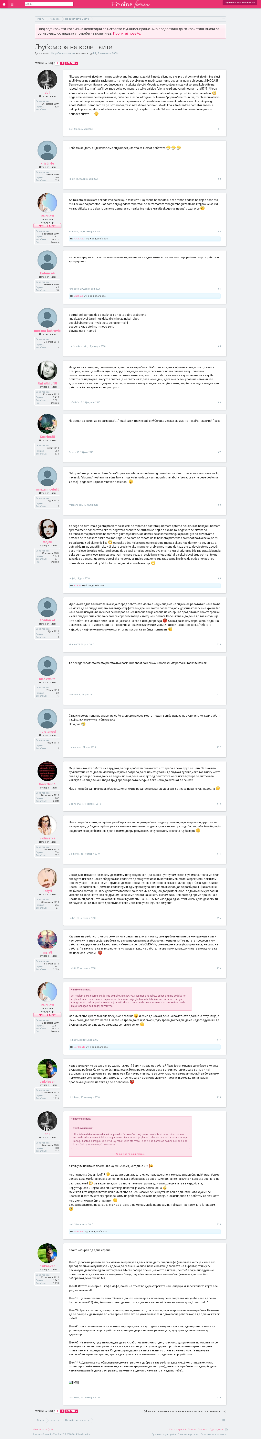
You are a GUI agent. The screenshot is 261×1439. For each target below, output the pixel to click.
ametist (78, 585)
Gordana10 (79, 1047)
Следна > (71, 63)
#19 (219, 1224)
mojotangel (47, 732)
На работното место (63, 53)
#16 (219, 968)
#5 (219, 346)
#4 (219, 289)
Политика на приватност (214, 1434)
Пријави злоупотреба (164, 1434)
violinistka (47, 838)
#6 (219, 402)
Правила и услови (188, 1434)
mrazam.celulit (47, 489)
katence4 (47, 273)
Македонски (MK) (43, 1429)
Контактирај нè (177, 1429)
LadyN (47, 891)
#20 (219, 1397)
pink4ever (47, 1082)
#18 (219, 1097)
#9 (219, 578)
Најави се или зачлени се (240, 2)
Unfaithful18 (47, 383)
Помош (192, 1429)
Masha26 (78, 296)
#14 (219, 854)
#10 (219, 644)
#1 (219, 129)
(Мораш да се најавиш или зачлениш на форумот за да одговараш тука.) (185, 1411)
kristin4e (47, 163)
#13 (219, 804)
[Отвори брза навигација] (223, 19)
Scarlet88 (47, 437)
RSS (227, 1429)
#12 (219, 747)
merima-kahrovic (47, 331)
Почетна (203, 1429)
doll (94, 53)
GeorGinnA (47, 784)
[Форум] (11, 4)
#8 (219, 505)
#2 (219, 179)
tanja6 (47, 542)
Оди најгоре (216, 1429)
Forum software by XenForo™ (62, 1434)
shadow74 (47, 620)
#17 (219, 1040)
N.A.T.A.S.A (79, 238)
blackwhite (47, 679)
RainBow (47, 216)
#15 (219, 918)
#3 (219, 231)
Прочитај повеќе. (127, 33)
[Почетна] (4, 4)
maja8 (47, 952)
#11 (219, 694)
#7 (219, 452)
